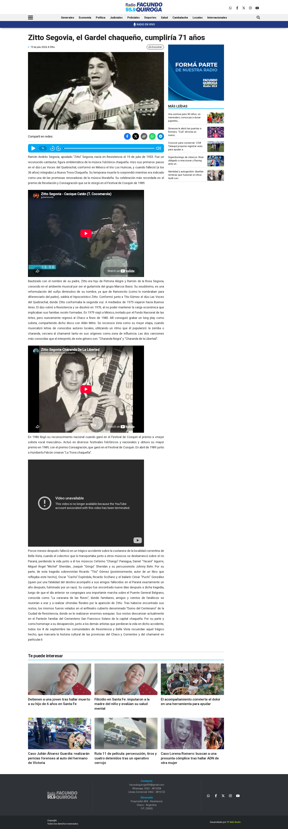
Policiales (133, 17)
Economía (85, 17)
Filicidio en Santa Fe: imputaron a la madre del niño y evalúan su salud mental (122, 704)
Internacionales (217, 17)
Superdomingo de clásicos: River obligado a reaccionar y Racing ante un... (186, 160)
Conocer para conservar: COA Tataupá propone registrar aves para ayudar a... (185, 146)
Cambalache (180, 17)
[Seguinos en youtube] (257, 8)
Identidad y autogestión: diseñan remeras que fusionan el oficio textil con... (186, 175)
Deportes (150, 17)
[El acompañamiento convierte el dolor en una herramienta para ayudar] (192, 679)
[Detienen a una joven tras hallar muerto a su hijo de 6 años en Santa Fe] (59, 679)
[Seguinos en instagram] (250, 8)
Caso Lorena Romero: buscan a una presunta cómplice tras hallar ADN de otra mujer (190, 758)
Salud (164, 17)
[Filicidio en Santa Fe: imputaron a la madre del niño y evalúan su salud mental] (126, 679)
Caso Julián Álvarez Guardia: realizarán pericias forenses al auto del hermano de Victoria (59, 758)
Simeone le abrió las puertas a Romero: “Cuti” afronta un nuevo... (184, 132)
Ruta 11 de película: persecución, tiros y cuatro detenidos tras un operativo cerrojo (125, 758)
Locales (198, 17)
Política (100, 17)
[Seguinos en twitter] (244, 8)
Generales (67, 17)
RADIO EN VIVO (146, 24)
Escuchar (157, 47)
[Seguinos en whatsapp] (230, 8)
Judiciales (116, 17)
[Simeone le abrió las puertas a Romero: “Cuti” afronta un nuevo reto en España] (215, 132)
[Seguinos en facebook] (237, 8)
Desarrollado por (225, 822)
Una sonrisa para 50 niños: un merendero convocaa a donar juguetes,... (184, 117)
